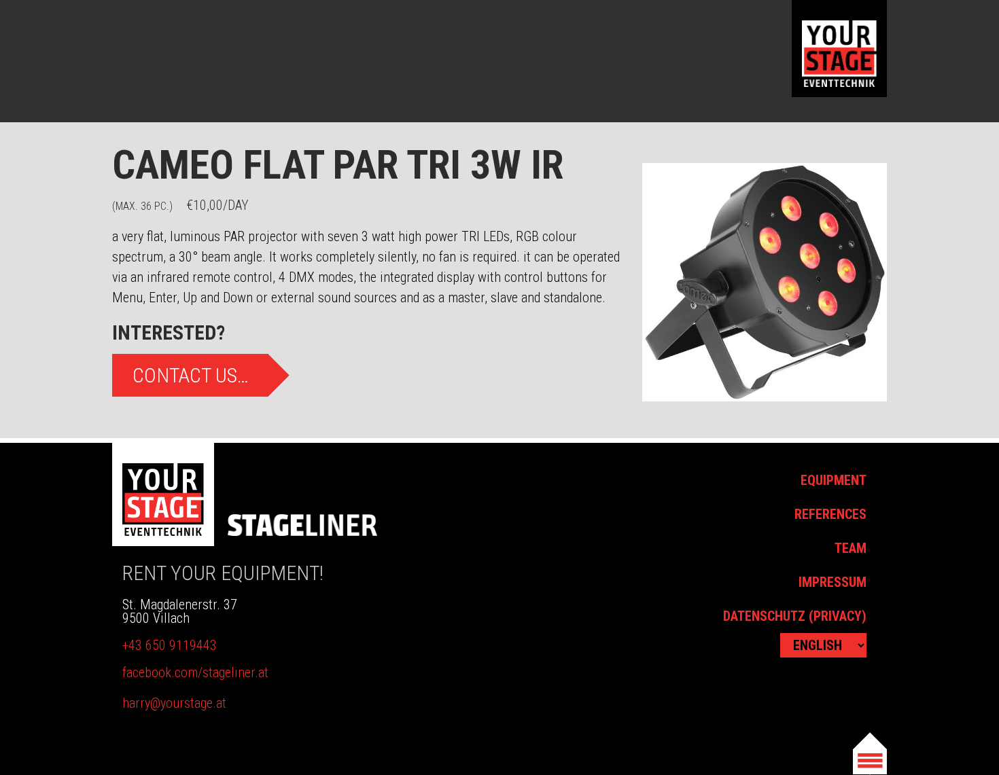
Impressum (832, 582)
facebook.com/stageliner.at (195, 672)
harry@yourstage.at (174, 703)
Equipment (833, 480)
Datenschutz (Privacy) (794, 616)
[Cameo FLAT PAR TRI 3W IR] (764, 282)
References (830, 514)
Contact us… (191, 375)
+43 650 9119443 (169, 645)
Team (850, 548)
